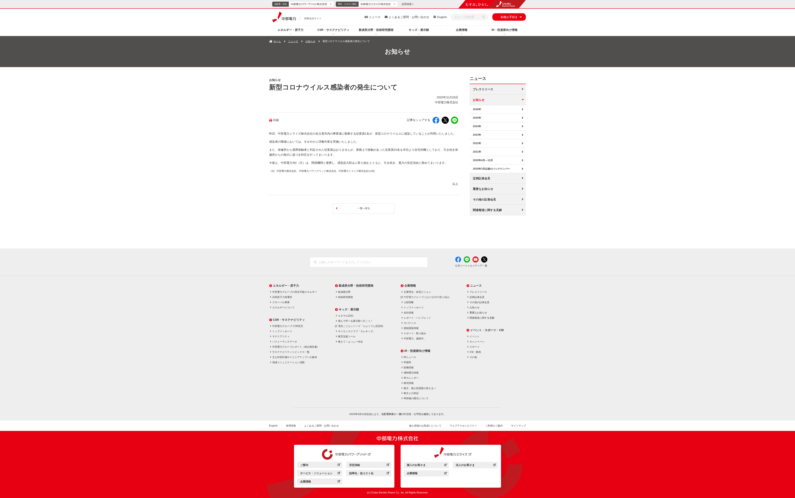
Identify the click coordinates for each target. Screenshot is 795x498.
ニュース (375, 17)
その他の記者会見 (484, 199)
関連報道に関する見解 (487, 210)
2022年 (477, 143)
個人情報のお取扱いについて (425, 425)
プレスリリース (483, 89)
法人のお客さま (476, 465)
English (442, 17)
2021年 (477, 151)
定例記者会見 (481, 178)
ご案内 (320, 465)
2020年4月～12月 (483, 160)
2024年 (477, 126)
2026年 (477, 109)
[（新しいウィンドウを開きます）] (344, 454)
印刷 (276, 120)
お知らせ (310, 41)
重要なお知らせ (483, 189)
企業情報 (461, 29)
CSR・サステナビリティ (333, 29)
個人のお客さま (427, 465)
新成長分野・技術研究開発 (376, 29)
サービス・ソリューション (320, 474)
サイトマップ (518, 425)
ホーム (277, 41)
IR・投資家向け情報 (504, 29)
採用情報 (291, 425)
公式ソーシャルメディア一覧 (471, 265)
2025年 (477, 117)
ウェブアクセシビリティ (463, 425)
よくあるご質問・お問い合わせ (409, 17)
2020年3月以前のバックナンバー (491, 168)
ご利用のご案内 (494, 425)
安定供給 (369, 465)
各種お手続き (509, 17)
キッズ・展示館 (419, 29)
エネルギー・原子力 (290, 29)
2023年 (477, 134)
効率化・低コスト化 (369, 474)
